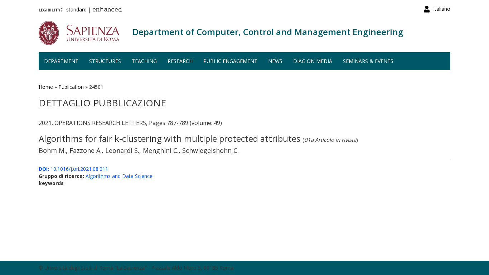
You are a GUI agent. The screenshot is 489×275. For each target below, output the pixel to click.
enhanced (107, 10)
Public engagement (230, 61)
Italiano (441, 8)
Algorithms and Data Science (119, 176)
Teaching (144, 61)
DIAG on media (312, 61)
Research (180, 61)
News (275, 61)
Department (61, 61)
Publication (71, 86)
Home (46, 86)
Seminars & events (368, 61)
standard (76, 9)
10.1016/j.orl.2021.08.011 (73, 168)
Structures (105, 61)
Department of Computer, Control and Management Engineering (267, 32)
